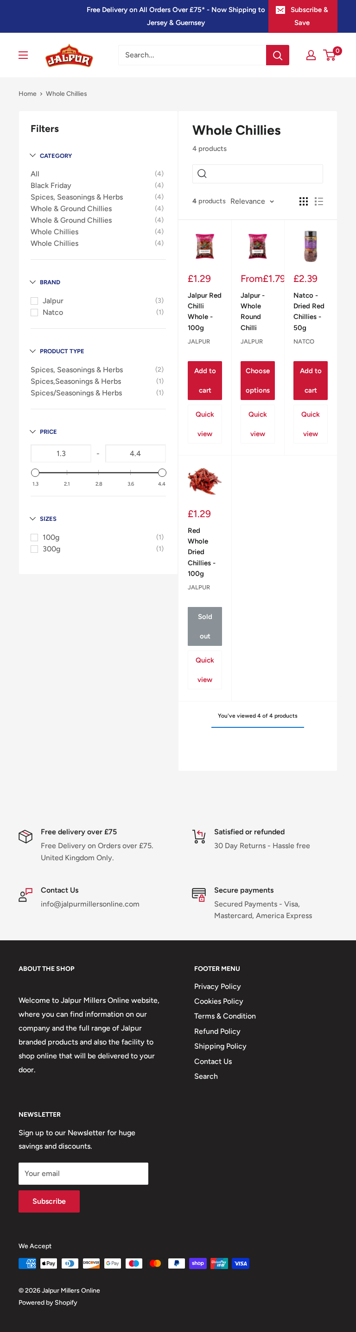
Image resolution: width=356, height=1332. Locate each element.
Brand (50, 282)
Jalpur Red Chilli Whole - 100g (205, 311)
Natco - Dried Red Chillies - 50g (308, 311)
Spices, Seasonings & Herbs (77, 197)
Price (48, 431)
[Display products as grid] (303, 201)
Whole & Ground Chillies (71, 208)
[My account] (311, 55)
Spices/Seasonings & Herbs (76, 392)
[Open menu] (23, 55)
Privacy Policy (217, 986)
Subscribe (49, 1201)
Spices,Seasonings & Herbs (76, 381)
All (35, 173)
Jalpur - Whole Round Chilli (253, 311)
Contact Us (213, 1061)
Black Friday (51, 185)
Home (28, 94)
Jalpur (53, 300)
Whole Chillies (54, 231)
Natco (53, 312)
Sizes (48, 518)
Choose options (258, 380)
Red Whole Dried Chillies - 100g (202, 552)
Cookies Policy (218, 1001)
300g (51, 548)
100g (51, 537)
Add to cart (205, 380)
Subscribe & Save (309, 16)
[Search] (277, 55)
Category (56, 155)
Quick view (205, 424)
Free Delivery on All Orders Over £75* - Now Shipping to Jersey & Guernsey (176, 16)
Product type (62, 351)
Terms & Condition (225, 1016)
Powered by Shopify (48, 1303)
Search (206, 1076)
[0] (330, 55)
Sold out (205, 626)
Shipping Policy (220, 1046)
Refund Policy (217, 1031)
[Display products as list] (319, 201)
